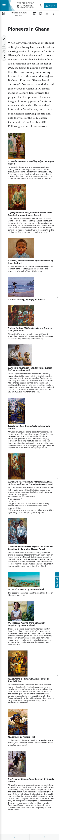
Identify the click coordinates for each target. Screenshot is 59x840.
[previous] (14, 837)
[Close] (4, 39)
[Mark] (4, 45)
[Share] (4, 56)
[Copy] (4, 51)
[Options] (53, 14)
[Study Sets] (34, 14)
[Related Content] (47, 14)
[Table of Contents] (3, 13)
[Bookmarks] (41, 14)
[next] (44, 837)
